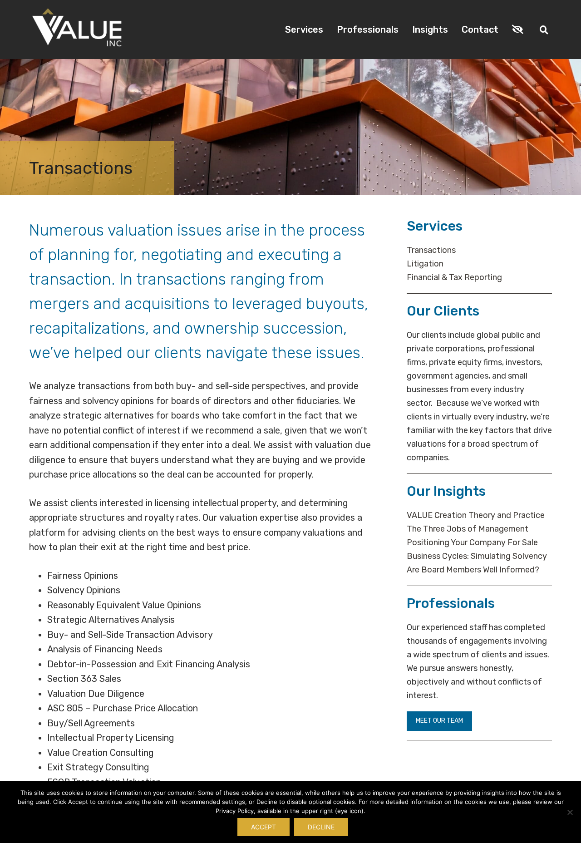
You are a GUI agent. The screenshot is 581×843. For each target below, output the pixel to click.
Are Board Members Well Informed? (473, 570)
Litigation (425, 264)
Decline (321, 827)
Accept (263, 827)
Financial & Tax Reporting (454, 277)
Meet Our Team (439, 721)
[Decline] (569, 812)
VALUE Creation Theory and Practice (476, 515)
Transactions (431, 250)
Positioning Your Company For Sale (472, 542)
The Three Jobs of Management (467, 529)
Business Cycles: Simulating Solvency (477, 556)
